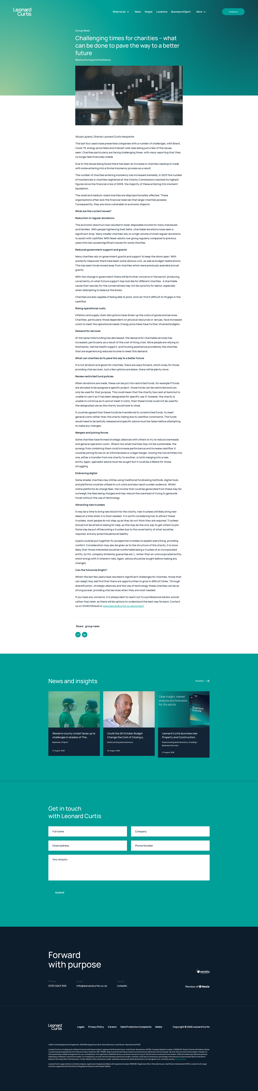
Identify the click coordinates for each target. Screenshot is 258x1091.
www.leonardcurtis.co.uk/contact (123, 606)
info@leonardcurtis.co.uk (91, 986)
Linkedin (122, 986)
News (138, 11)
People (148, 11)
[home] (30, 12)
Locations (161, 11)
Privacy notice (180, 1059)
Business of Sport (181, 11)
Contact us (233, 12)
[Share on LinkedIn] (84, 634)
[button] (120, 12)
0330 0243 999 (57, 986)
